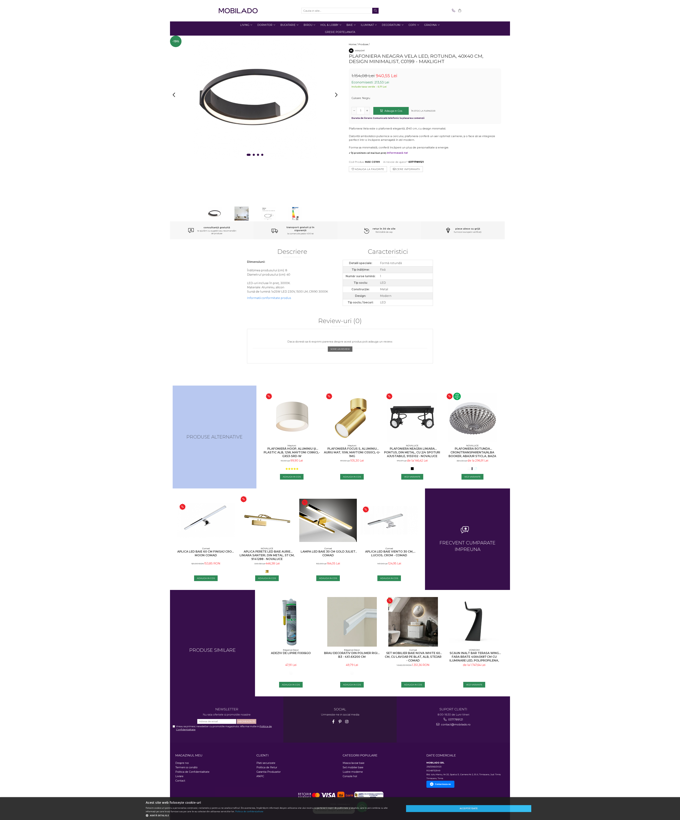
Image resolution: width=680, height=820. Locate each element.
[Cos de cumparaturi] (459, 11)
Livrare (179, 776)
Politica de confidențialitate (249, 811)
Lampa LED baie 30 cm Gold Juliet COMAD (328, 553)
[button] (271, 815)
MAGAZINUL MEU (188, 755)
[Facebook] (333, 722)
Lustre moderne (353, 771)
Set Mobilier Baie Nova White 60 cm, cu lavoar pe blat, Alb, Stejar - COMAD (413, 656)
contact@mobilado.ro (455, 724)
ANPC (260, 776)
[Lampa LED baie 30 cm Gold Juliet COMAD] (328, 520)
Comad (206, 548)
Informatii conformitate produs (269, 298)
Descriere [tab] (292, 251)
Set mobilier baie (353, 767)
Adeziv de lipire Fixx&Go (291, 653)
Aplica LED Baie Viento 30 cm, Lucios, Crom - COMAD (389, 553)
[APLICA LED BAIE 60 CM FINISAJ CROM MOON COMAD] (206, 520)
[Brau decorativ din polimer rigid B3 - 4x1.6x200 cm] (352, 622)
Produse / (364, 44)
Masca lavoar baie (353, 763)
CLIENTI (262, 755)
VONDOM (474, 650)
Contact (180, 780)
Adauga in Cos (393, 110)
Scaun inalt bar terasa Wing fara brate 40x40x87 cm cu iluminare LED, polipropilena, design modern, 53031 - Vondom (474, 656)
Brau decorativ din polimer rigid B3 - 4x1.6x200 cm (352, 654)
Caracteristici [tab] (388, 251)
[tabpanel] (255, 98)
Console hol (350, 776)
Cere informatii (407, 169)
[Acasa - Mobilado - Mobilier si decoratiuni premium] (238, 10)
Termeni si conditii (186, 767)
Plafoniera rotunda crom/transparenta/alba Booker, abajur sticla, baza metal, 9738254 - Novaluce (472, 452)
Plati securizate (265, 763)
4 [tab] (262, 155)
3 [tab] (258, 155)
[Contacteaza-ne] (453, 11)
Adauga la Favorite (369, 169)
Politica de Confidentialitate (192, 771)
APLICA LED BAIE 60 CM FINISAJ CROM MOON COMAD (205, 553)
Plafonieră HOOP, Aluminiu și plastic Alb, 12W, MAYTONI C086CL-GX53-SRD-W (292, 452)
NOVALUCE (412, 445)
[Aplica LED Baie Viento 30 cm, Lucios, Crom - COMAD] (389, 520)
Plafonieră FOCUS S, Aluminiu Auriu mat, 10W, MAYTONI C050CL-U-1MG (352, 452)
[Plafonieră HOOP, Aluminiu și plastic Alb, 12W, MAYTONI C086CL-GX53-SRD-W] (292, 417)
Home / (353, 44)
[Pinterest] (340, 722)
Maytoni (292, 445)
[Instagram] (347, 722)
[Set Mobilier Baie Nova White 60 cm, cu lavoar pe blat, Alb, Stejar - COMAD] (413, 622)
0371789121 (455, 719)
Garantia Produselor (268, 771)
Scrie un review (340, 349)
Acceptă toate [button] (469, 808)
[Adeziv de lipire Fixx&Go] (291, 622)
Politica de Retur (266, 767)
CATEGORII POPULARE (360, 755)
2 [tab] (254, 155)
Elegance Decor (291, 650)
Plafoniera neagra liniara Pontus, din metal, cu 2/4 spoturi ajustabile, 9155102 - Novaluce (412, 452)
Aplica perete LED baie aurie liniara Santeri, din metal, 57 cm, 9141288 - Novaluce (267, 555)
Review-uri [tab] (340, 321)
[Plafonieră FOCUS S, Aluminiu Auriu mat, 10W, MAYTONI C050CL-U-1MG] (352, 417)
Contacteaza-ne (443, 784)
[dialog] (340, 808)
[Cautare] (375, 11)
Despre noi (182, 763)
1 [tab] (248, 155)
